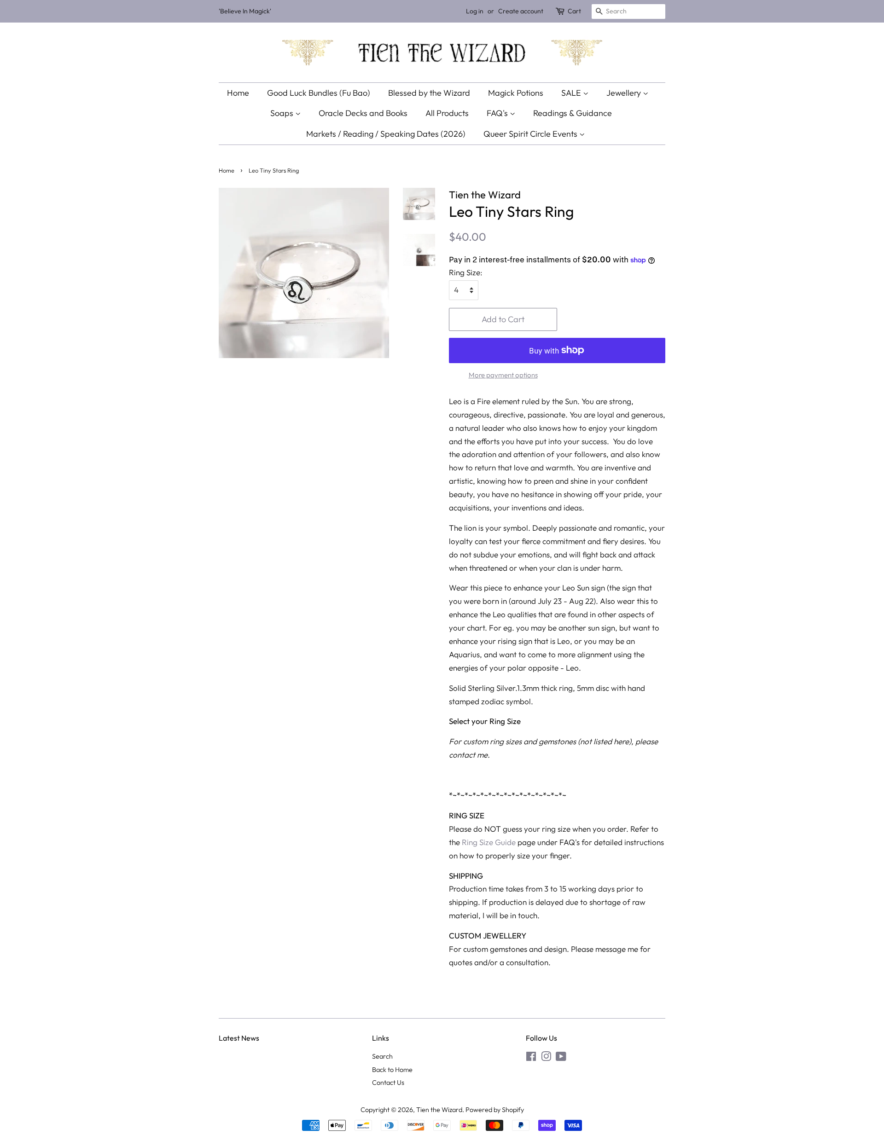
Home (238, 92)
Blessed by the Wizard (429, 92)
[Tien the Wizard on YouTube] (561, 1058)
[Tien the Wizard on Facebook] (531, 1058)
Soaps (282, 113)
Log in (474, 11)
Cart (574, 11)
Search (382, 1056)
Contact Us (388, 1082)
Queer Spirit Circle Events (531, 133)
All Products (447, 113)
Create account (520, 11)
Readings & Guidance (572, 113)
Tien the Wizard (439, 1110)
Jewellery (624, 92)
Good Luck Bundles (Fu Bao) (318, 92)
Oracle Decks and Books (363, 113)
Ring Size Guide (489, 842)
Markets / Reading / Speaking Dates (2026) (385, 133)
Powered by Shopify (494, 1110)
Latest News (239, 1038)
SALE (572, 92)
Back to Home (392, 1070)
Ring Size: (466, 272)
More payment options (503, 375)
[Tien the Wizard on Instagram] (546, 1058)
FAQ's (498, 113)
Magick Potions (515, 92)
